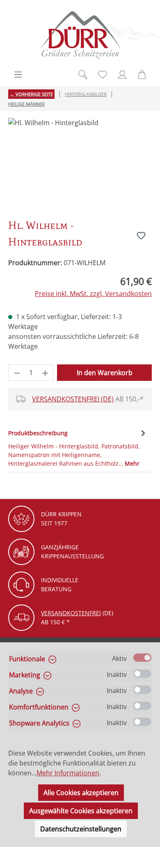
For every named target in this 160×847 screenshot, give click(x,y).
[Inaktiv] (142, 674)
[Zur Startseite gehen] (80, 35)
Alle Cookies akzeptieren (81, 792)
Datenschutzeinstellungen (80, 828)
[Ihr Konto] (122, 74)
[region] (80, 164)
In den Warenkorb (105, 372)
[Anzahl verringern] (16, 372)
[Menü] (18, 74)
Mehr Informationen (68, 772)
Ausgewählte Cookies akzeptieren (81, 810)
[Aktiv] (142, 657)
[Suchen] (83, 74)
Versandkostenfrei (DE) (73, 399)
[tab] (78, 447)
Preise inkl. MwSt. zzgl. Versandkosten (93, 293)
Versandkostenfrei (71, 613)
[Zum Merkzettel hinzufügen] (141, 235)
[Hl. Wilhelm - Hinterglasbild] (80, 164)
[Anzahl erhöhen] (45, 372)
